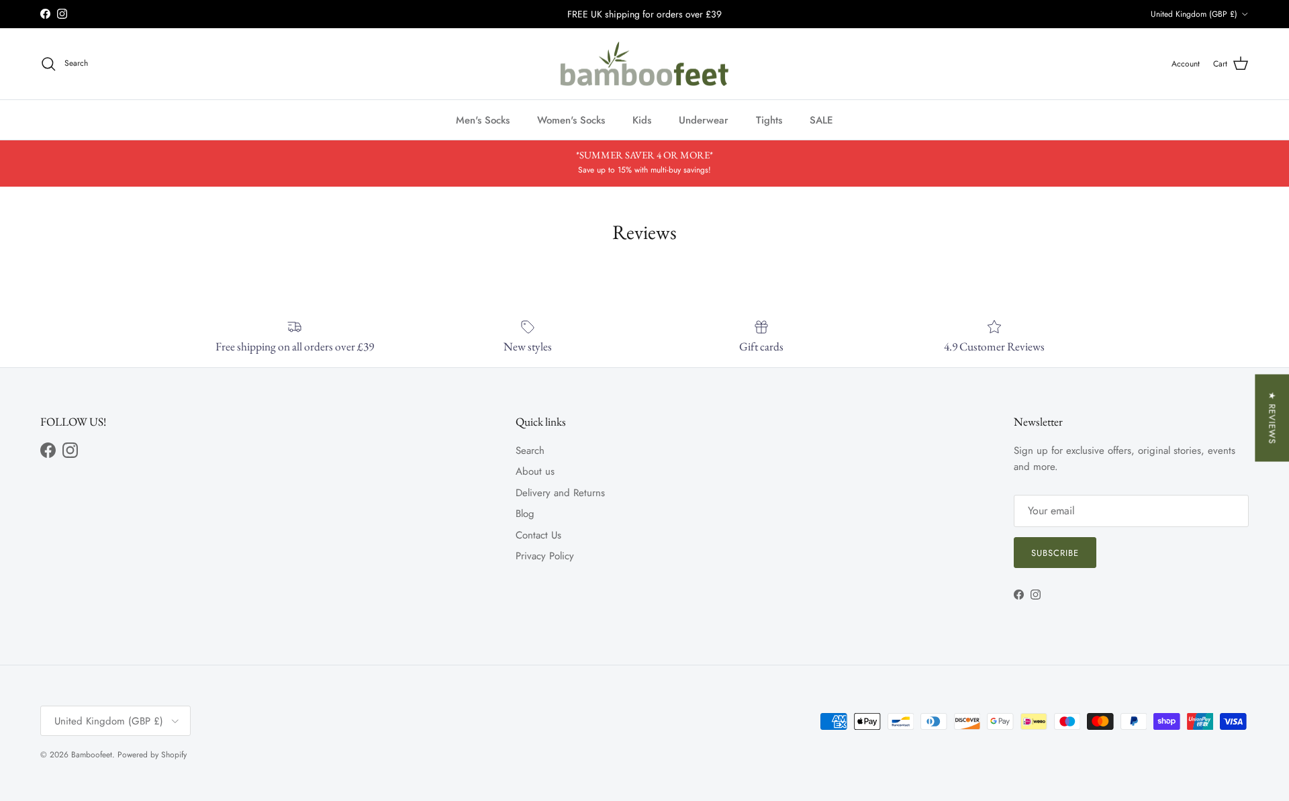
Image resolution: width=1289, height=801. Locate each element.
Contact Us (538, 535)
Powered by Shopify (152, 755)
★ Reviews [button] (1272, 417)
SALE (821, 119)
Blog (525, 513)
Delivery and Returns (560, 492)
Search (530, 450)
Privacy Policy (545, 556)
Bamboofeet (91, 755)
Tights (769, 119)
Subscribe (1055, 553)
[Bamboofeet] (644, 64)
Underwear (703, 119)
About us (535, 471)
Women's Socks (571, 119)
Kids (641, 119)
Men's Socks (483, 119)
